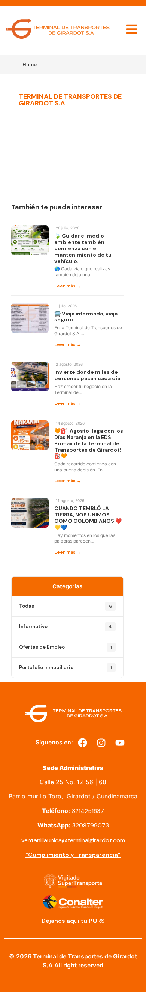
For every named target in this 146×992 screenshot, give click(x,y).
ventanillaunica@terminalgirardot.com (73, 840)
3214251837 (88, 811)
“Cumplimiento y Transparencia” (73, 855)
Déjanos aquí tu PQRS (73, 921)
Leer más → (67, 286)
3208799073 (90, 825)
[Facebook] (82, 743)
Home (29, 64)
